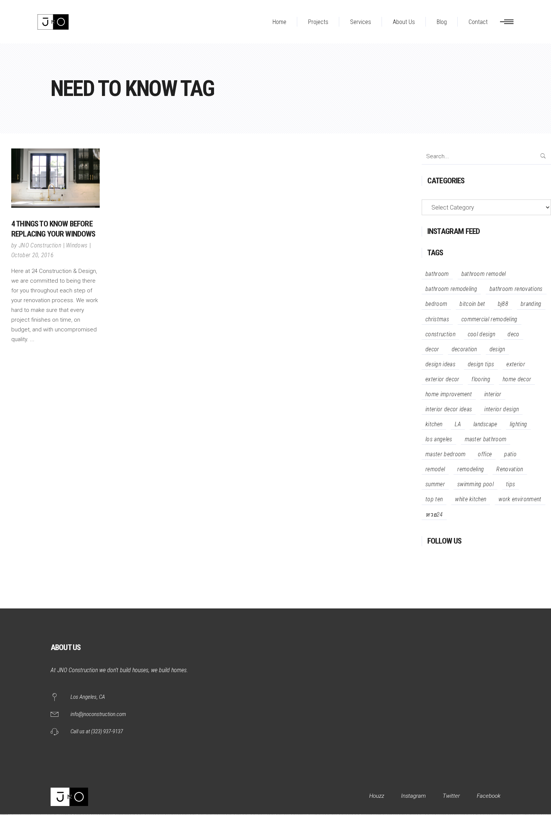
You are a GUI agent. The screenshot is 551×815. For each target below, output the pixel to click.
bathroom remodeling (451, 288)
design (497, 349)
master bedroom (445, 454)
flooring (481, 379)
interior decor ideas (448, 409)
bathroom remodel (483, 273)
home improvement (448, 394)
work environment (520, 499)
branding (531, 303)
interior (493, 394)
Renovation (509, 469)
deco (513, 334)
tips (510, 484)
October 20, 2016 (32, 255)
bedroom (436, 303)
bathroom (437, 273)
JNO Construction (40, 245)
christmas (437, 319)
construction (440, 334)
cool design (482, 334)
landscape (485, 424)
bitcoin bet (472, 303)
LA (458, 424)
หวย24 (434, 514)
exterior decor (442, 379)
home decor (517, 379)
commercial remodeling (489, 319)
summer (435, 484)
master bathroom (486, 439)
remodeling (470, 469)
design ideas (440, 364)
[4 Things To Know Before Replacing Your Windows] (55, 178)
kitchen (433, 424)
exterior (515, 364)
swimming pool (475, 484)
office (485, 454)
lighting (518, 424)
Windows (76, 245)
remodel (435, 469)
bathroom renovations (516, 288)
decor (432, 349)
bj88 (503, 303)
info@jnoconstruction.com (98, 714)
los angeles (438, 439)
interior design (501, 409)
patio (510, 454)
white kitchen (470, 499)
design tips (481, 364)
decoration (464, 349)
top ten (434, 499)
